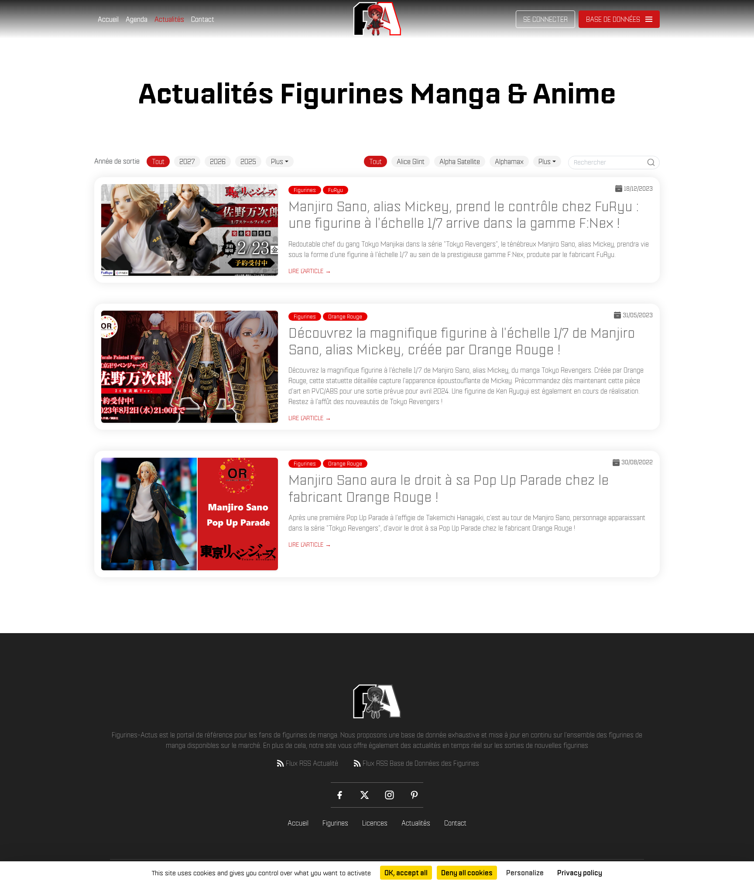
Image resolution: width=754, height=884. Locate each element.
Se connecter (545, 19)
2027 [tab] (187, 161)
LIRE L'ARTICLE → (309, 271)
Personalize (525, 872)
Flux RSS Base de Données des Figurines (421, 763)
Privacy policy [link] (579, 872)
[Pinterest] (414, 795)
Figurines (335, 823)
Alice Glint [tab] (411, 161)
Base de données (613, 19)
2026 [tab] (218, 161)
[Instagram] (389, 795)
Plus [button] (277, 161)
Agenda (136, 19)
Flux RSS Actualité (312, 763)
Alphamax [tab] (509, 161)
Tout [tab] (158, 161)
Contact (202, 19)
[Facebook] (339, 795)
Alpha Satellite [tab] (459, 161)
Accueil (108, 19)
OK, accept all (406, 872)
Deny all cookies (467, 872)
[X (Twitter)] (364, 795)
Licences (374, 823)
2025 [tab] (248, 161)
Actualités (169, 19)
